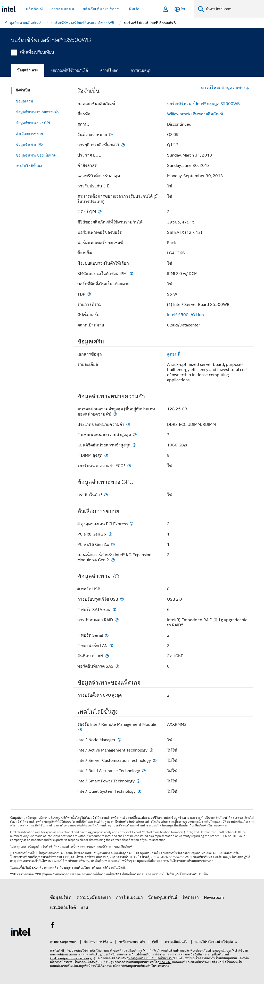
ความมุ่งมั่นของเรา (94, 897)
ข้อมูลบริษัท (60, 897)
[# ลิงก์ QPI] (100, 212)
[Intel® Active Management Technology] (151, 750)
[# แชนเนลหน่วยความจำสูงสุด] (135, 435)
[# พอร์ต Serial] (107, 635)
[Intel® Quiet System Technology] (139, 791)
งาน (84, 907)
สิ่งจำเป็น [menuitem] (23, 90)
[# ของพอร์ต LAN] (111, 645)
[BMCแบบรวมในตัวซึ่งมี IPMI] (131, 273)
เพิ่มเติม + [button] (135, 9)
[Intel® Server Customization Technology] (155, 760)
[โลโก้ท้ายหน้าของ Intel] (21, 931)
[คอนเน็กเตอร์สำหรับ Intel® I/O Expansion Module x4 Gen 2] (113, 560)
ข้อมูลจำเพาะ (27, 70)
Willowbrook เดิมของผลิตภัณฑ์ (195, 114)
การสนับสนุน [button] (63, 9)
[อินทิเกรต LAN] (107, 656)
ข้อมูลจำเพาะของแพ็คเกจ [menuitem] (36, 155)
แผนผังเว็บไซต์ (63, 907)
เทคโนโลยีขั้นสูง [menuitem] (29, 166)
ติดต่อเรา (191, 897)
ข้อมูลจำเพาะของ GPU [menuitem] (34, 122)
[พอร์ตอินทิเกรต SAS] (117, 666)
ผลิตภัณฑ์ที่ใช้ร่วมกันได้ (69, 70)
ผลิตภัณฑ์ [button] (34, 9)
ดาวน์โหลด (109, 70)
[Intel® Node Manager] (119, 740)
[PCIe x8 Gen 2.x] (110, 534)
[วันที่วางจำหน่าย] (111, 134)
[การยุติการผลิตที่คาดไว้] (123, 145)
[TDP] (89, 294)
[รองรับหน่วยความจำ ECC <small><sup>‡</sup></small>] (129, 465)
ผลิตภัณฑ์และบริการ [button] (101, 9)
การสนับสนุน (141, 70)
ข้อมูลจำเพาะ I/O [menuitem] (29, 144)
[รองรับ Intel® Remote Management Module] (80, 729)
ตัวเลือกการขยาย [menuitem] (29, 133)
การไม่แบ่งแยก (129, 897)
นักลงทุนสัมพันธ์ (162, 897)
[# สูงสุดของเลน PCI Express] (131, 524)
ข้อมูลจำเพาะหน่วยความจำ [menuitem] (37, 112)
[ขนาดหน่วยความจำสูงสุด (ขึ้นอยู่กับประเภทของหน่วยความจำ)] (115, 414)
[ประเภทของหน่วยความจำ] (128, 424)
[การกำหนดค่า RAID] (117, 620)
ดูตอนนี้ (173, 354)
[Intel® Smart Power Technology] (138, 781)
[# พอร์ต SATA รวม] (114, 609)
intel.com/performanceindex (69, 958)
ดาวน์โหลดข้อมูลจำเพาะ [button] (223, 87)
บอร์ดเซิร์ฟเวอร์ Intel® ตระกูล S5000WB (203, 103)
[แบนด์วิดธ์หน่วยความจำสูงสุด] (134, 445)
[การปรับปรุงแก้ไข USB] (122, 599)
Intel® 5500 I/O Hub (185, 314)
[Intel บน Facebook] (52, 926)
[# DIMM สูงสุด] (106, 455)
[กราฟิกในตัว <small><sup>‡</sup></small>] (106, 495)
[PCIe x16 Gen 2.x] (113, 544)
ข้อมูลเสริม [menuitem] (24, 101)
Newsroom (214, 897)
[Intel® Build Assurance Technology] (144, 771)
